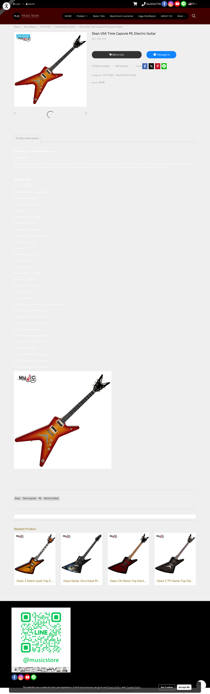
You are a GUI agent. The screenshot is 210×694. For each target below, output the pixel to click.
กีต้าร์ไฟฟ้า (108, 75)
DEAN (102, 82)
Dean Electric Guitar (126, 75)
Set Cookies (167, 687)
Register (31, 4)
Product (81, 16)
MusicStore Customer (121, 16)
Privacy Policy (114, 687)
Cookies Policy (133, 687)
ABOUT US (166, 16)
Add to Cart (118, 55)
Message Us (163, 55)
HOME (68, 16)
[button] (193, 16)
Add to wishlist (102, 66)
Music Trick (99, 16)
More (180, 16)
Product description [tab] (27, 138)
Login (17, 4)
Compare (123, 66)
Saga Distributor (147, 16)
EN (193, 4)
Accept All (184, 687)
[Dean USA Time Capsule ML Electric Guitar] (50, 69)
